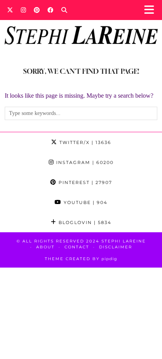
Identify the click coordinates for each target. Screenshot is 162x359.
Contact (76, 247)
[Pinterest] (37, 9)
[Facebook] (50, 9)
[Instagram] (23, 9)
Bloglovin (84, 222)
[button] (151, 10)
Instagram (84, 162)
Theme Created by (81, 258)
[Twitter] (10, 9)
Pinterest (84, 182)
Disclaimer (115, 247)
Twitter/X (84, 142)
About (45, 247)
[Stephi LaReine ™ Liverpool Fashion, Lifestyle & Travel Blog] (81, 24)
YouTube (84, 202)
